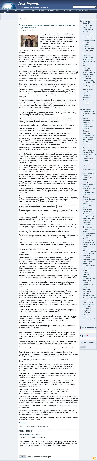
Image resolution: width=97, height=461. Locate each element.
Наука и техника (54, 10)
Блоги (15, 10)
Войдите (22, 426)
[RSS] (94, 458)
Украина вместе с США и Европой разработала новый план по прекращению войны (89, 46)
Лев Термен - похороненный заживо (88, 229)
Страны (32, 10)
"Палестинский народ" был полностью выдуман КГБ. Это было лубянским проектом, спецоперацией (89, 311)
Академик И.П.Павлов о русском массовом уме (88, 292)
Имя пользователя (88, 328)
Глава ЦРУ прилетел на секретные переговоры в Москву (88, 27)
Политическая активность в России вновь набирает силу (88, 213)
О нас (5, 12)
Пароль (84, 336)
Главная (6, 10)
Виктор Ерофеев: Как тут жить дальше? (89, 236)
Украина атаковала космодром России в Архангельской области (88, 99)
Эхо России (28, 4)
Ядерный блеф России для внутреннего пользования (88, 221)
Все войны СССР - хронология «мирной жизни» (89, 300)
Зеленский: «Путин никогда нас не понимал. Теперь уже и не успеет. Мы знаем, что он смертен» (89, 85)
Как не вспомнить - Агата (29, 435)
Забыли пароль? (88, 342)
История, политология (83, 10)
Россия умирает (89, 111)
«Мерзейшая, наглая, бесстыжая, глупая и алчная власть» (89, 163)
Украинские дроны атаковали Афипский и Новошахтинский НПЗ (89, 59)
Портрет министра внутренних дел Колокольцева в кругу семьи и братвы (89, 136)
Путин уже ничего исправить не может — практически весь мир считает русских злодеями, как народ (89, 278)
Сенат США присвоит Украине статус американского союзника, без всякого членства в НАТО (89, 150)
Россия (23, 10)
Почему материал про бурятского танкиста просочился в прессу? (88, 123)
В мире (41, 10)
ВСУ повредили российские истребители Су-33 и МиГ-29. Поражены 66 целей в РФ (89, 71)
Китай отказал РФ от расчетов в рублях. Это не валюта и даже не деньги (89, 253)
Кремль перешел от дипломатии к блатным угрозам (89, 36)
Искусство (67, 10)
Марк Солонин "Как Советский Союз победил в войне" (89, 243)
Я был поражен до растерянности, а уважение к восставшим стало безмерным (89, 175)
